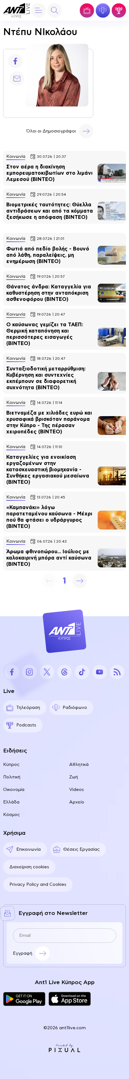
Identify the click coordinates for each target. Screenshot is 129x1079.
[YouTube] (99, 672)
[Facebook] (15, 61)
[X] (47, 672)
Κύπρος (11, 764)
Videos (76, 789)
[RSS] (117, 672)
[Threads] (64, 672)
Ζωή (73, 777)
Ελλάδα (11, 802)
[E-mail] (17, 78)
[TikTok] (82, 672)
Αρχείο (76, 802)
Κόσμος (11, 815)
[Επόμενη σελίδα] (80, 581)
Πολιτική (11, 777)
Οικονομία (13, 789)
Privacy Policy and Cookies (37, 884)
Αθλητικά (79, 764)
